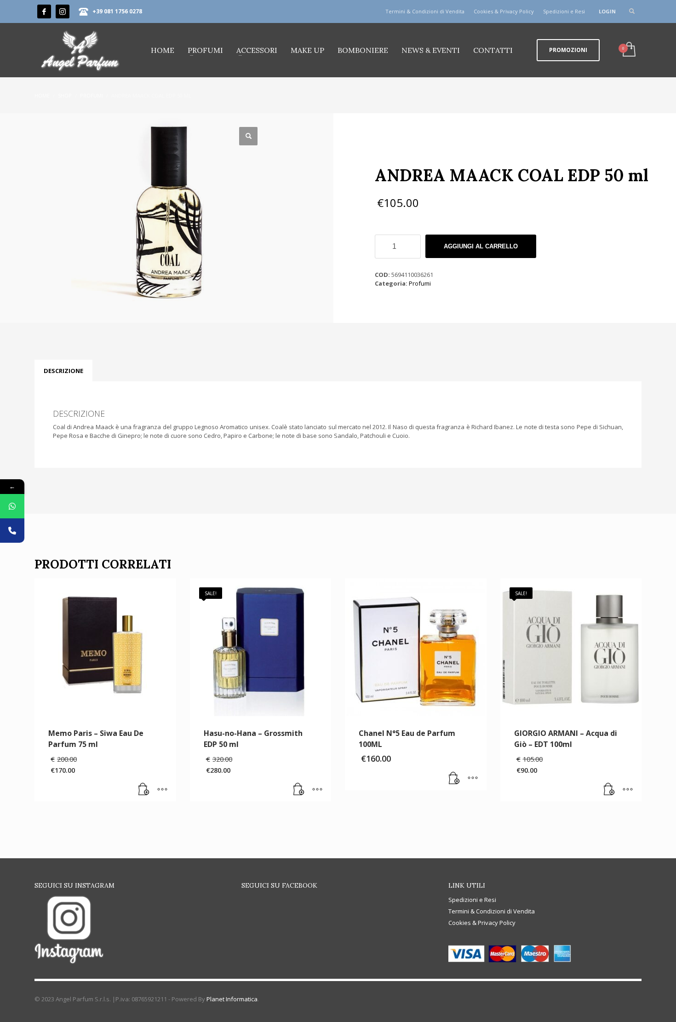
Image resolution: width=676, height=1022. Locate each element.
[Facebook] (44, 11)
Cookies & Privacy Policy (504, 11)
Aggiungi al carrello (481, 246)
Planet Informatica (232, 999)
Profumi (420, 283)
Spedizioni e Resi (564, 11)
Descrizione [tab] (63, 371)
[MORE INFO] (162, 789)
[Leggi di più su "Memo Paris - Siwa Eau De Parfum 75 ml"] (144, 789)
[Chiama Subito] (12, 530)
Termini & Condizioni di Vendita (424, 11)
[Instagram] (62, 11)
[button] (248, 136)
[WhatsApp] (12, 506)
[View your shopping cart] (628, 50)
